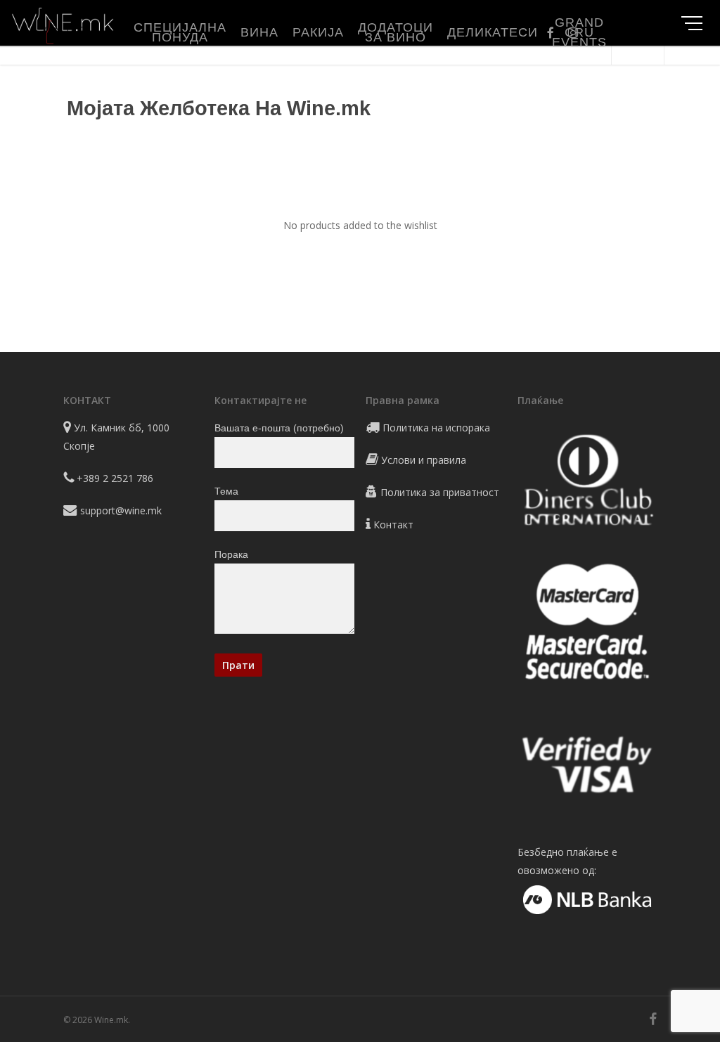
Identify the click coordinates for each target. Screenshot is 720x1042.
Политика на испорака (436, 427)
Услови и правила (423, 460)
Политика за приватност (439, 492)
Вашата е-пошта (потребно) (279, 428)
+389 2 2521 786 (115, 478)
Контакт (393, 524)
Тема (226, 491)
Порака (231, 554)
